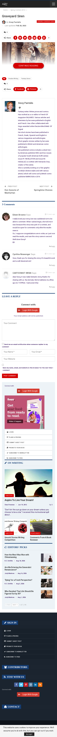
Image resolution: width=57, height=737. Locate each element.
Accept (29, 734)
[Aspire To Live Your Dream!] (28, 483)
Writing (9, 495)
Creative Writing (13, 78)
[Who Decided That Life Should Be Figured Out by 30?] (46, 594)
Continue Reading (28, 66)
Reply (53, 246)
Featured (35, 533)
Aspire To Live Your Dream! (19, 500)
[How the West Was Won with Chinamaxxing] (46, 558)
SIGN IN (11, 622)
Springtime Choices (43, 190)
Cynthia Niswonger (21, 254)
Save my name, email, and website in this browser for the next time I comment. (28, 369)
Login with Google (30, 310)
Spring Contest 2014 (46, 21)
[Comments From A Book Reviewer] (41, 527)
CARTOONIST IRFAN (22, 273)
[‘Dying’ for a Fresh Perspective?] (46, 583)
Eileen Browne (19, 215)
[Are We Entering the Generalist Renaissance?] (46, 570)
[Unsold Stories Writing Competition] (16, 527)
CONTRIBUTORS (17, 667)
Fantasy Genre (25, 78)
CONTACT (13, 706)
